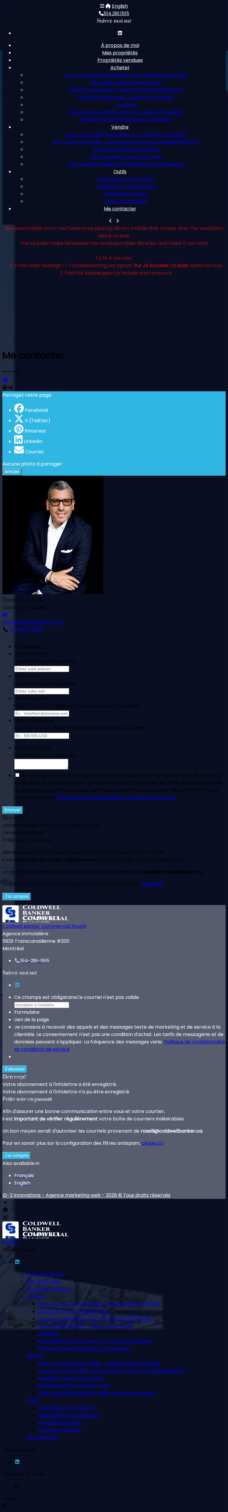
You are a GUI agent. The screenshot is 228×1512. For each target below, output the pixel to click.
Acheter (120, 67)
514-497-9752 (26, 629)
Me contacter (120, 208)
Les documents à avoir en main (126, 156)
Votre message (32, 747)
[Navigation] (102, 6)
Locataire (126, 104)
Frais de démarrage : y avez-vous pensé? (126, 97)
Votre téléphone (33, 720)
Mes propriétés (120, 52)
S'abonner (15, 1069)
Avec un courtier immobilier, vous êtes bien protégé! (126, 75)
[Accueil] (108, 6)
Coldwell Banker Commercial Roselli (44, 926)
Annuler (12, 471)
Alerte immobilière (126, 201)
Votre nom (26, 676)
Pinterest (35, 431)
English (120, 6)
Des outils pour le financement (126, 82)
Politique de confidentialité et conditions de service (116, 797)
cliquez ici (153, 884)
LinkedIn (33, 441)
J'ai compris (16, 896)
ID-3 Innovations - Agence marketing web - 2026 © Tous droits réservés (86, 1195)
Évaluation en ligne (126, 193)
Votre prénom (31, 653)
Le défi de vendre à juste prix (126, 149)
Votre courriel (30, 698)
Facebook (36, 410)
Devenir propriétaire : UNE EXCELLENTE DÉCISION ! (126, 89)
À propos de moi (120, 45)
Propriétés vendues (120, 60)
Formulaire (26, 646)
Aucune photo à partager (32, 464)
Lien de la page (31, 1019)
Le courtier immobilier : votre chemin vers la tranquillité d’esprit (126, 141)
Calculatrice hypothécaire (126, 186)
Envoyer (12, 810)
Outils (119, 171)
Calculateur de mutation (125, 179)
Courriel (34, 451)
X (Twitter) (37, 420)
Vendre (120, 127)
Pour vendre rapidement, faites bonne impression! (126, 164)
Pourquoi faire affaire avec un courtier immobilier (126, 112)
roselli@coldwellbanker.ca (33, 622)
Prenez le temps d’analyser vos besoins (126, 119)
